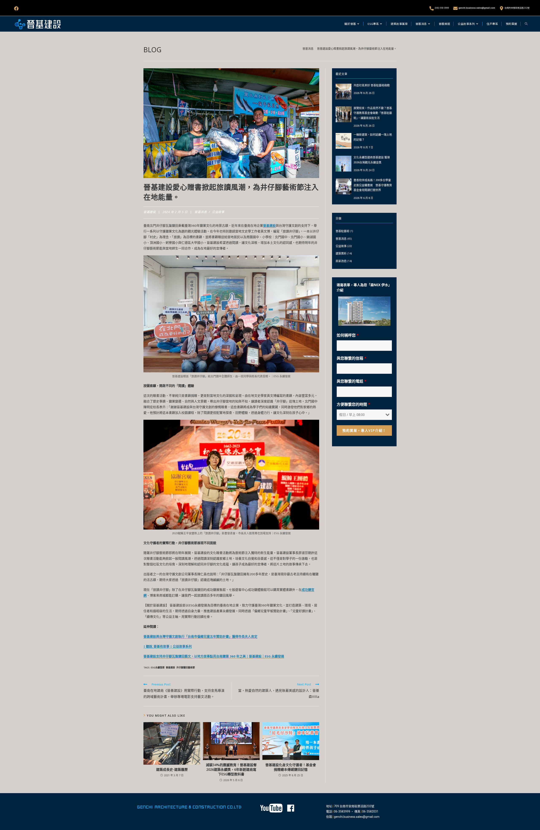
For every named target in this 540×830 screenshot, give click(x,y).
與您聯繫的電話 (351, 381)
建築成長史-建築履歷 (172, 769)
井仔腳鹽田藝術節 (185, 667)
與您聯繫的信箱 (351, 358)
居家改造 (341, 261)
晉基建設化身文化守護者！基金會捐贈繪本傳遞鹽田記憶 (290, 767)
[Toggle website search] (526, 24)
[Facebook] (16, 8)
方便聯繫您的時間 (353, 404)
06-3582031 (370, 811)
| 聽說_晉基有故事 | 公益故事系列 (167, 646)
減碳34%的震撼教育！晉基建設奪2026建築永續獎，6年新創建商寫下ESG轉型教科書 (231, 770)
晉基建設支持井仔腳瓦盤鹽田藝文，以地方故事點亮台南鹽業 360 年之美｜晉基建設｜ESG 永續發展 (213, 656)
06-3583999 (342, 811)
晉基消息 (200, 212)
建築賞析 (341, 253)
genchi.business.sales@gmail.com (477, 8)
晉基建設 (149, 212)
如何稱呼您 (348, 335)
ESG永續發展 (158, 667)
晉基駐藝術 (342, 231)
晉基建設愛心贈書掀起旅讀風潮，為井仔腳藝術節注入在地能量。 (357, 48)
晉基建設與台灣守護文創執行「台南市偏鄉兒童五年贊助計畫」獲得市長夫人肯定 (200, 636)
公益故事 (218, 212)
